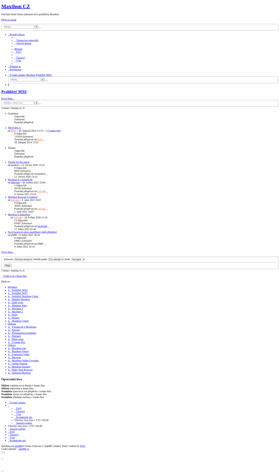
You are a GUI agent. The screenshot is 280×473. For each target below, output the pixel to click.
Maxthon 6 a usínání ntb (20, 179)
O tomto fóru (54, 130)
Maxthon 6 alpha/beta (19, 214)
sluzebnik (42, 226)
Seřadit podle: (40, 259)
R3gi (13, 130)
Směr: (68, 259)
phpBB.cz (24, 449)
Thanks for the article (18, 162)
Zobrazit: (9, 259)
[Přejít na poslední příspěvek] (44, 139)
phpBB (18, 446)
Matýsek (15, 182)
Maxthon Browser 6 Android (22, 197)
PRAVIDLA (14, 127)
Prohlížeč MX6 (14, 92)
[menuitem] (26, 40)
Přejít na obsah (8, 19)
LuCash (41, 191)
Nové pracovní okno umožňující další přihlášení (32, 232)
